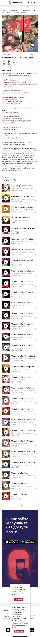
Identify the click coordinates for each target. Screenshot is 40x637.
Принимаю (18, 599)
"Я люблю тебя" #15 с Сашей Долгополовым (22, 410)
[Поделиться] (14, 62)
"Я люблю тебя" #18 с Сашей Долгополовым (22, 378)
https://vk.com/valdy (8, 129)
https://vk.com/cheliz (8, 123)
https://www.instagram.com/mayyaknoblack (16, 121)
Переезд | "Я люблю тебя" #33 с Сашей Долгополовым (23, 229)
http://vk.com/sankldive (9, 99)
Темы (6, 613)
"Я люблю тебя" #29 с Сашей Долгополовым (22, 272)
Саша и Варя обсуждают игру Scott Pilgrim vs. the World (22, 198)
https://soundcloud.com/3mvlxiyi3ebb (14, 82)
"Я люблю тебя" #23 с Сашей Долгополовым (22, 325)
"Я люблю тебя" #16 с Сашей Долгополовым (22, 400)
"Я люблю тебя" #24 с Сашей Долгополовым (22, 315)
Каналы (4, 10)
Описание (5, 70)
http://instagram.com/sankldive (12, 101)
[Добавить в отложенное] (9, 62)
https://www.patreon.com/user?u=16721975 (16, 93)
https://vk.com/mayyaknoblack (12, 118)
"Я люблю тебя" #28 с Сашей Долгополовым (22, 283)
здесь (14, 627)
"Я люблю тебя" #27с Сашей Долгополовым (22, 293)
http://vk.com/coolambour (10, 112)
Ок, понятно (19, 631)
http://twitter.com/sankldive (11, 103)
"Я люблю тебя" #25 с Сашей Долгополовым (22, 304)
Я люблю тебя (14, 10)
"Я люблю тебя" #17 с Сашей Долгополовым (22, 389)
